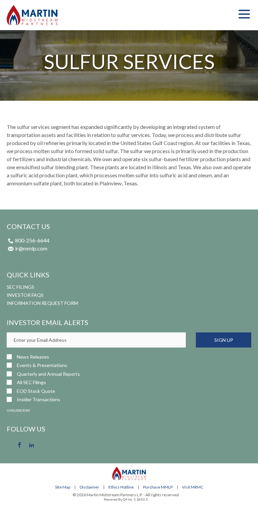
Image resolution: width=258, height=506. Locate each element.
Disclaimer (89, 487)
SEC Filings (20, 287)
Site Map (62, 487)
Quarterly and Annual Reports (48, 373)
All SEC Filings (31, 382)
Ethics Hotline (121, 487)
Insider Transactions (38, 399)
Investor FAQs (25, 295)
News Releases (33, 356)
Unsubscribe (18, 410)
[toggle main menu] (244, 15)
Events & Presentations (42, 365)
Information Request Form (42, 303)
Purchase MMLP (158, 487)
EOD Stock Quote (36, 391)
